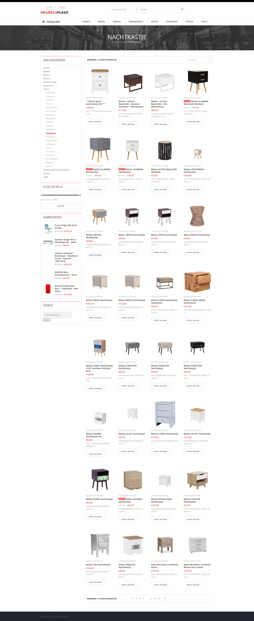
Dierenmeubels (50, 82)
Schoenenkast (51, 140)
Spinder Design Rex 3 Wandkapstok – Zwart (66, 241)
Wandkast (50, 162)
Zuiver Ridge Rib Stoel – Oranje (66, 226)
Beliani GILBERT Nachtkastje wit (94, 435)
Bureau (46, 75)
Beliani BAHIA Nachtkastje (197, 235)
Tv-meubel (50, 151)
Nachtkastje (51, 133)
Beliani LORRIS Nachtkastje (164, 433)
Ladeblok (49, 122)
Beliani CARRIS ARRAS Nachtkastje (194, 301)
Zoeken (46, 320)
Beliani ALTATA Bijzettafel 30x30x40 (164, 170)
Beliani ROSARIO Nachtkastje (130, 500)
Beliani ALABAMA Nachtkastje (98, 170)
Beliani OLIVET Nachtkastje (197, 433)
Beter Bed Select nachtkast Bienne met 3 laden (197, 566)
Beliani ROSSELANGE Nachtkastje (161, 500)
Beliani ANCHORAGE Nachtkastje (194, 170)
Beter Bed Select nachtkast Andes (164, 566)
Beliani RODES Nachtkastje (99, 499)
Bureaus (47, 78)
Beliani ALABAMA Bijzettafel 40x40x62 (196, 102)
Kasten (124, 42)
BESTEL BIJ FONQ (95, 122)
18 (159, 598)
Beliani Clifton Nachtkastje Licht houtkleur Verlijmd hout (99, 368)
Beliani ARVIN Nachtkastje (132, 235)
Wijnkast (49, 166)
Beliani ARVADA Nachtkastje (93, 236)
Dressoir (49, 103)
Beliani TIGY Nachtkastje (98, 564)
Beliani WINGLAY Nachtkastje (127, 566)
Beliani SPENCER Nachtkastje (192, 500)
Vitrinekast (50, 155)
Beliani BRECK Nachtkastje (99, 300)
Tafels (45, 177)
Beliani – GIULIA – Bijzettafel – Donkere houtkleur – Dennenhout (131, 104)
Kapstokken (48, 85)
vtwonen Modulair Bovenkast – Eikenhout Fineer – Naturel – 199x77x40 (66, 257)
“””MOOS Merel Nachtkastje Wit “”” (95, 102)
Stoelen (46, 173)
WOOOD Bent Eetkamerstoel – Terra (66, 273)
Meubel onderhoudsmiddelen (56, 169)
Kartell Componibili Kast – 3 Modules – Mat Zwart (66, 289)
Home (116, 42)
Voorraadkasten (52, 159)
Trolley (48, 148)
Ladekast (49, 125)
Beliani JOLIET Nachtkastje (132, 433)
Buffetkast (50, 100)
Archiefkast (50, 92)
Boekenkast (50, 96)
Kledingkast (50, 118)
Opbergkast (50, 137)
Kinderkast (50, 114)
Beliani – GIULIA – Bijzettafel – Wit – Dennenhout (159, 104)
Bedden (46, 71)
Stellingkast (50, 144)
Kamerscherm (51, 107)
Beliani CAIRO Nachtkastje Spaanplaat (164, 301)
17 (155, 598)
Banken (46, 68)
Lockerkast (50, 129)
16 (151, 598)
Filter (61, 206)
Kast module (51, 111)
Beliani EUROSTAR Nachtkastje (128, 367)
